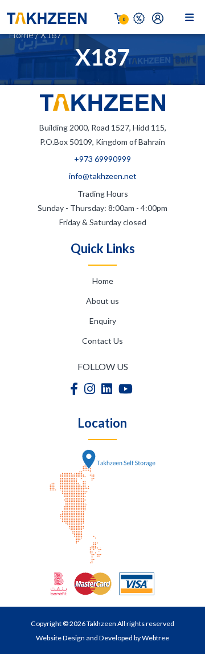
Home (21, 34)
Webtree (155, 637)
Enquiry (102, 321)
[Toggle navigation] (192, 17)
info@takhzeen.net (103, 176)
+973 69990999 (102, 159)
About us (102, 301)
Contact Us (102, 341)
